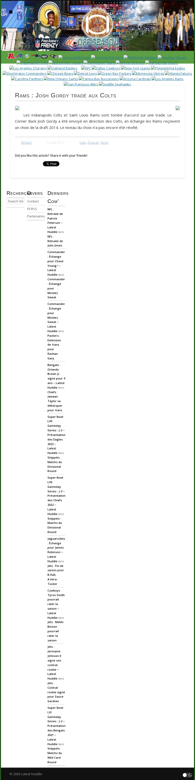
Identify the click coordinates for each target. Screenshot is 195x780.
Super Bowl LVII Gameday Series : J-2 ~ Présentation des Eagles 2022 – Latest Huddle (56, 435)
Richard (26, 142)
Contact (33, 201)
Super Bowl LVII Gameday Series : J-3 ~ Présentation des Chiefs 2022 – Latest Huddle (56, 496)
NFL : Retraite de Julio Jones (55, 240)
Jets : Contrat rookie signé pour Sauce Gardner (56, 692)
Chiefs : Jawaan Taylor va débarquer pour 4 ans (54, 401)
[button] (188, 775)
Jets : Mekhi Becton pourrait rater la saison (55, 631)
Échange (93, 142)
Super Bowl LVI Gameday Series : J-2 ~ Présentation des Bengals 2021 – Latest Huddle (56, 726)
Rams (104, 142)
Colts (82, 142)
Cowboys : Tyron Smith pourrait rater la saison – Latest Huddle (56, 604)
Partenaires (36, 216)
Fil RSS (32, 209)
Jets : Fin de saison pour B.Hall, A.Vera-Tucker (55, 575)
